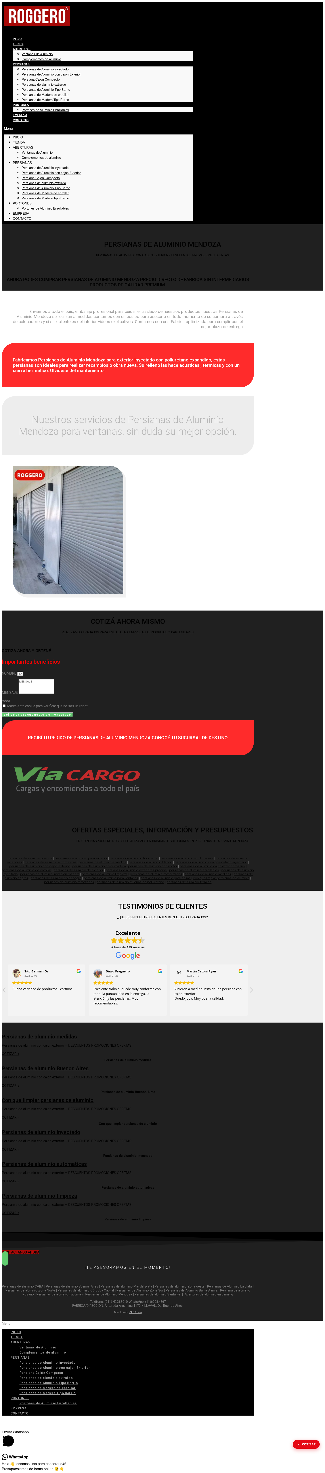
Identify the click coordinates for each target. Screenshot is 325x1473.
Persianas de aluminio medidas (39, 1037)
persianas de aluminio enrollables (194, 870)
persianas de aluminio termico (189, 882)
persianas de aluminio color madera (99, 866)
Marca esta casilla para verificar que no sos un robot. (47, 706)
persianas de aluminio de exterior (78, 870)
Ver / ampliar (128, 1048)
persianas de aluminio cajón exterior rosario (212, 866)
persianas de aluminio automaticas (50, 862)
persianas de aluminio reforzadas (69, 882)
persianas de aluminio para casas (166, 878)
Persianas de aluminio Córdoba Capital (86, 1290)
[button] (98, 128)
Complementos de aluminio (41, 59)
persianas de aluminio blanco (150, 862)
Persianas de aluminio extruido (44, 84)
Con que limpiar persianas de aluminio (48, 1100)
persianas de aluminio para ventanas (111, 878)
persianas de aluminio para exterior (81, 858)
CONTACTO (21, 120)
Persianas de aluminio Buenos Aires (45, 1068)
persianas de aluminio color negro (56, 878)
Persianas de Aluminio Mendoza (108, 1294)
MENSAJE (10, 692)
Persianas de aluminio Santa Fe (157, 1294)
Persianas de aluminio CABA (22, 1286)
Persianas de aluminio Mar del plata (126, 1286)
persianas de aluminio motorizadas (156, 874)
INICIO (17, 39)
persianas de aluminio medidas (208, 874)
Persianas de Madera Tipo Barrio (45, 100)
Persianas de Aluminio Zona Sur (140, 1290)
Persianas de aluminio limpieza (39, 1196)
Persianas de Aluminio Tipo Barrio (46, 89)
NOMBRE (9, 673)
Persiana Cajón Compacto (41, 79)
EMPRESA (20, 115)
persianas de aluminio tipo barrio (134, 858)
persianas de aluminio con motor (152, 866)
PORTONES (21, 105)
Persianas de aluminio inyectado (41, 1132)
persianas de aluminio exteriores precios (136, 870)
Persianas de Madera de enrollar (45, 94)
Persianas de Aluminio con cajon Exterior (51, 74)
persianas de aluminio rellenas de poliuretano (130, 882)
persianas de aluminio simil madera (187, 858)
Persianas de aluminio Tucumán (59, 1294)
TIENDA (18, 44)
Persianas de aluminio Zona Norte (30, 1290)
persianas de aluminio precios (30, 858)
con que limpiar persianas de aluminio (221, 878)
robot (6, 701)
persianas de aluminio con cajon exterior (39, 866)
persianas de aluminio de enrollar (26, 870)
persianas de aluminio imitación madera (49, 874)
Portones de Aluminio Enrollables (45, 110)
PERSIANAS (21, 64)
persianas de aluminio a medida (102, 862)
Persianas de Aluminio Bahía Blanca (192, 1290)
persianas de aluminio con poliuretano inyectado (211, 862)
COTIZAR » (10, 1054)
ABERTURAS (22, 49)
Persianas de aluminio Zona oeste (180, 1286)
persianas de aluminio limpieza (105, 874)
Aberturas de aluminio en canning (209, 1294)
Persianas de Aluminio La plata (229, 1286)
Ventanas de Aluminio (37, 54)
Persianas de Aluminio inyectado (45, 69)
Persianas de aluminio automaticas (44, 1164)
